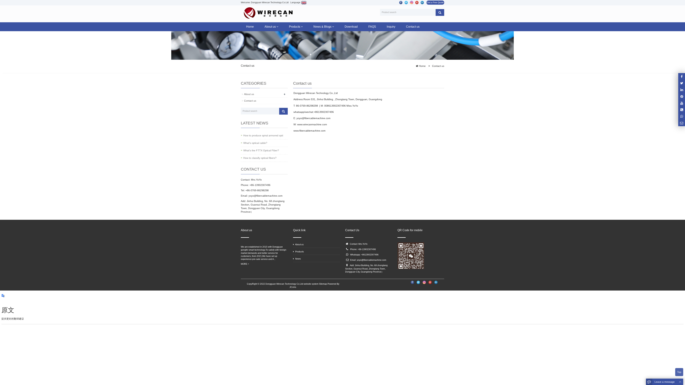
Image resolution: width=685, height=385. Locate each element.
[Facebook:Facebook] (681, 76)
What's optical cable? (255, 143)
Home (250, 26)
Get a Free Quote (435, 2)
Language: (295, 2)
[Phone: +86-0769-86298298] (681, 109)
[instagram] (681, 103)
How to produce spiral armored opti (263, 135)
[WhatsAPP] (681, 116)
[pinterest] (681, 96)
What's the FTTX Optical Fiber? (261, 150)
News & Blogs (322, 26)
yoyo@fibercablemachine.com (371, 260)
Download (351, 26)
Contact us (413, 26)
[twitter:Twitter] (681, 83)
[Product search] (440, 12)
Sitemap (323, 284)
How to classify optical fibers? (259, 157)
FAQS (372, 26)
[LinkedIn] (681, 89)
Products (295, 26)
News (298, 259)
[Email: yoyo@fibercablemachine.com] (681, 123)
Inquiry (391, 26)
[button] (277, 26)
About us (270, 26)
